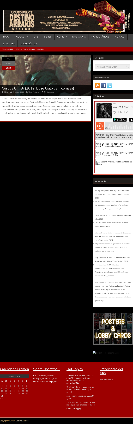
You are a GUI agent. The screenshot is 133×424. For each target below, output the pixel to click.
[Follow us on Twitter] (110, 85)
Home (18, 49)
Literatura (79, 36)
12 (10, 388)
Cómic (59, 36)
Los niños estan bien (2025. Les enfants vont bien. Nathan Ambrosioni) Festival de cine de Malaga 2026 (113, 286)
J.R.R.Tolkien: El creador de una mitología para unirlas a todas (80, 403)
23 (27, 391)
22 (23, 391)
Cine (36, 36)
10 (2, 388)
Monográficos (100, 36)
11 (6, 388)
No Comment (49, 92)
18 (6, 391)
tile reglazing (100, 191)
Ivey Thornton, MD (102, 257)
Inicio (6, 36)
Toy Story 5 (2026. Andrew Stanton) (116, 215)
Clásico (120, 36)
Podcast (18, 36)
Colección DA (29, 43)
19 (10, 391)
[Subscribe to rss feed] (98, 85)
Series (48, 36)
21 (19, 391)
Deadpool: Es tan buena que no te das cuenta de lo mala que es (80, 389)
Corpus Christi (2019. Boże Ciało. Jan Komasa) (38, 88)
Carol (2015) (72, 408)
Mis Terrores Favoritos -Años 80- (80, 396)
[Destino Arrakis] (67, 30)
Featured (36, 92)
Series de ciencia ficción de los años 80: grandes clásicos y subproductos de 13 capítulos (113, 236)
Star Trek (9, 43)
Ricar (6, 92)
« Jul (2, 398)
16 (27, 388)
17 (2, 391)
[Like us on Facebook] (104, 85)
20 (15, 391)
